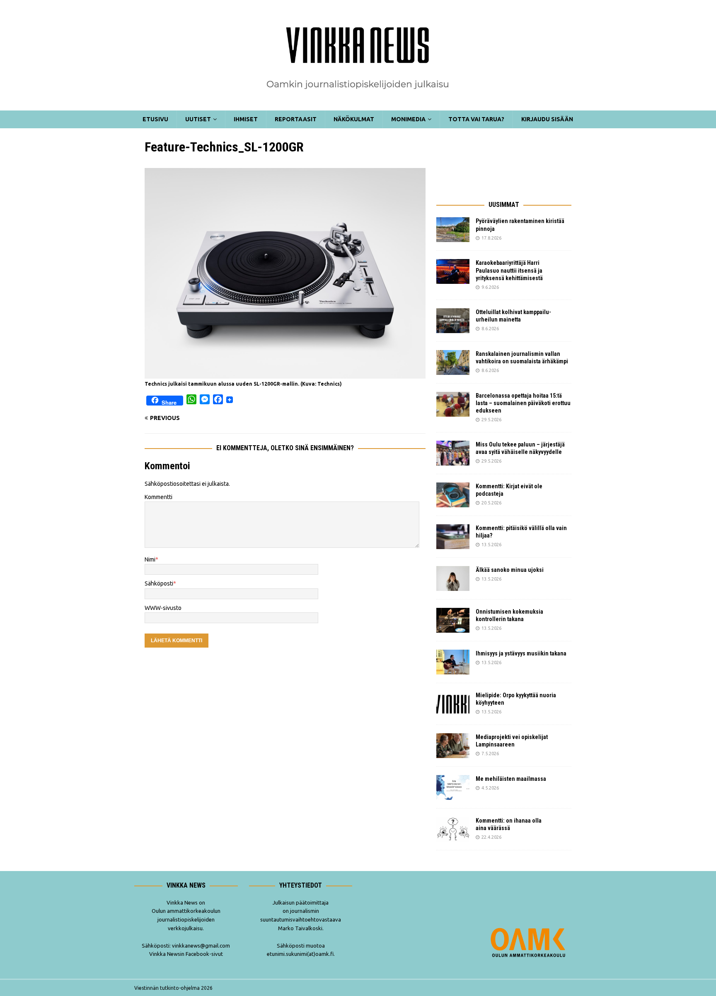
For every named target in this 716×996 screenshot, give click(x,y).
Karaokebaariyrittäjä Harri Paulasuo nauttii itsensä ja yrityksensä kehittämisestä (510, 270)
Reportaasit (296, 119)
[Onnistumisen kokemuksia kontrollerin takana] (452, 620)
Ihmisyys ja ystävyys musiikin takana (522, 653)
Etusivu (155, 119)
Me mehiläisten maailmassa (511, 778)
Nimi (150, 559)
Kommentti (158, 497)
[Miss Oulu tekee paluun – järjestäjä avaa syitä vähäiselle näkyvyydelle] (452, 453)
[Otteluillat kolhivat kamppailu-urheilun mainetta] (452, 320)
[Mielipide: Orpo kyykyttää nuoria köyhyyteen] (452, 703)
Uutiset (198, 119)
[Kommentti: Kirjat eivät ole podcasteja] (452, 494)
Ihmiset (246, 119)
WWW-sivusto (163, 608)
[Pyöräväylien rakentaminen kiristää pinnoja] (452, 229)
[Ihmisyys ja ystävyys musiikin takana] (452, 662)
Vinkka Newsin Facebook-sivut (186, 954)
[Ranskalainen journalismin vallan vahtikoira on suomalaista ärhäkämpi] (452, 362)
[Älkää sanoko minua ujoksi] (452, 578)
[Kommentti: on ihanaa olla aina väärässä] (452, 829)
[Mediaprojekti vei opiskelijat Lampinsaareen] (452, 745)
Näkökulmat (354, 119)
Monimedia (408, 119)
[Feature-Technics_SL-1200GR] (285, 374)
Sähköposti (159, 583)
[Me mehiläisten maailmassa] (452, 787)
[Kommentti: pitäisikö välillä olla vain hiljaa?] (452, 536)
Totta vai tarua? (476, 119)
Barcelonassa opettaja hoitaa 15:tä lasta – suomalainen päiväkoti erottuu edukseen (523, 403)
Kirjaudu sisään (547, 119)
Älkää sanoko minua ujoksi (510, 569)
